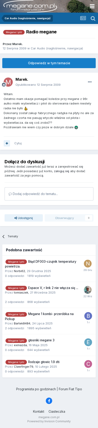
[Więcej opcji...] (89, 82)
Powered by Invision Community (49, 421)
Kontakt (38, 411)
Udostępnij (25, 218)
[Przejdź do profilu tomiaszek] (88, 290)
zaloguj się (61, 171)
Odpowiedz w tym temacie (49, 63)
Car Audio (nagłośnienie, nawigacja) (57, 48)
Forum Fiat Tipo (70, 389)
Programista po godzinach (36, 389)
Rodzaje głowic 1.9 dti (43, 362)
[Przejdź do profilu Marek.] (8, 82)
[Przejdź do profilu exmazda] (88, 342)
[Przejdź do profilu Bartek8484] (88, 316)
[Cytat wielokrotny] (7, 143)
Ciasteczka (57, 411)
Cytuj (18, 143)
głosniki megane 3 (41, 340)
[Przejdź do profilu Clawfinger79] (88, 364)
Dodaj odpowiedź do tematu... (35, 194)
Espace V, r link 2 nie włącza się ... (53, 288)
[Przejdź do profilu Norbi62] (88, 264)
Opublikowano (38, 84)
